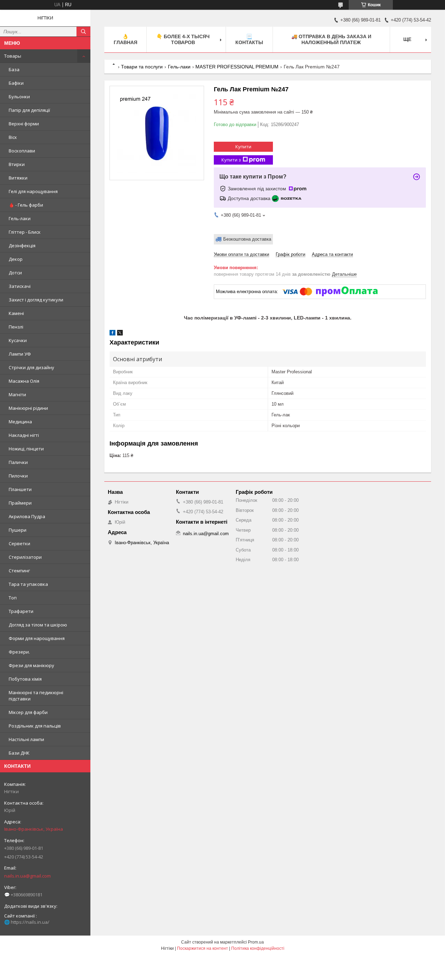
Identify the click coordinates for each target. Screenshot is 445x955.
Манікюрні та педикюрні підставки (36, 695)
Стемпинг (19, 570)
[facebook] (112, 334)
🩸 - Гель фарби (26, 205)
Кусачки (18, 340)
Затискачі (20, 286)
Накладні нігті (24, 435)
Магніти (17, 394)
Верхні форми (24, 124)
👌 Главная (125, 39)
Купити (243, 146)
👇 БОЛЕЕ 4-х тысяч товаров (183, 39)
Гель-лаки (20, 218)
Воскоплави (22, 151)
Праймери (20, 503)
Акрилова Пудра (27, 516)
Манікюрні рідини (28, 408)
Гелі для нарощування (33, 191)
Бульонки (19, 96)
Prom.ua (256, 942)
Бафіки (16, 83)
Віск (13, 137)
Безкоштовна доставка (247, 239)
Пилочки (18, 476)
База (14, 69)
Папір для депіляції (29, 110)
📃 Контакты (249, 39)
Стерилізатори (25, 557)
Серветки (19, 543)
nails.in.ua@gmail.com (27, 876)
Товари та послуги (142, 66)
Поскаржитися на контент (202, 948)
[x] (120, 334)
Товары (12, 56)
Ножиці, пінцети (26, 449)
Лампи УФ (20, 354)
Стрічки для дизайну (31, 367)
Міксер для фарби (28, 712)
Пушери (17, 530)
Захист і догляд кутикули (36, 300)
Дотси (15, 272)
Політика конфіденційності (257, 948)
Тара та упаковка (28, 584)
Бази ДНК (19, 753)
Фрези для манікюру (31, 665)
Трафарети (21, 611)
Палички (18, 462)
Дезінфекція (22, 245)
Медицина (20, 421)
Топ (13, 598)
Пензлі (16, 327)
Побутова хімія (25, 679)
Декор (16, 259)
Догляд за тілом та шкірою (38, 625)
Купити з (231, 160)
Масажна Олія (24, 381)
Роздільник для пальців (35, 726)
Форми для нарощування (37, 638)
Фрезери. (19, 652)
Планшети (20, 489)
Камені (16, 313)
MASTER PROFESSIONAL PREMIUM (236, 66)
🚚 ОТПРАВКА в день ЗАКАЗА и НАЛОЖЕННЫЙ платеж (331, 39)
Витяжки (18, 178)
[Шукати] (83, 31)
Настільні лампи (26, 739)
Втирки (17, 164)
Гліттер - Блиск (25, 232)
